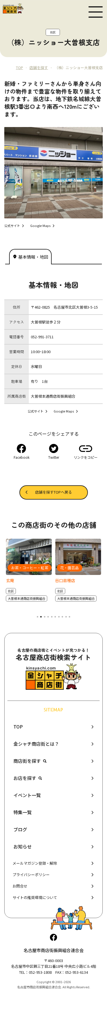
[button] (37, 617)
